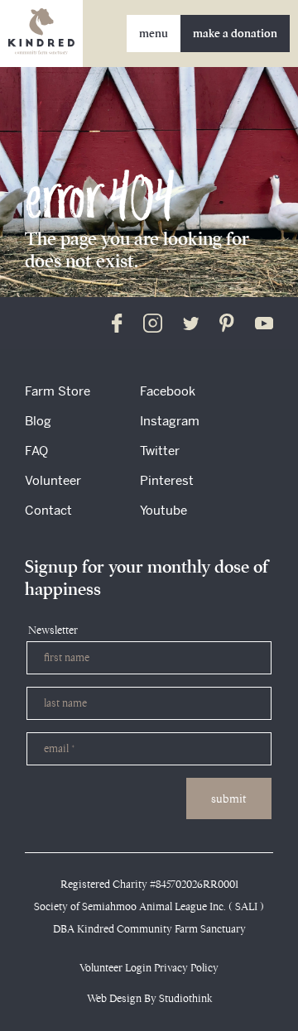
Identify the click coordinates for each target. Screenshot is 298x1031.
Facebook (167, 391)
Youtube (163, 510)
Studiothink (185, 998)
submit (229, 798)
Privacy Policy (186, 968)
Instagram (169, 421)
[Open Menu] (153, 33)
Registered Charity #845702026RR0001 (149, 884)
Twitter (160, 450)
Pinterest (167, 480)
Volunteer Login (115, 968)
